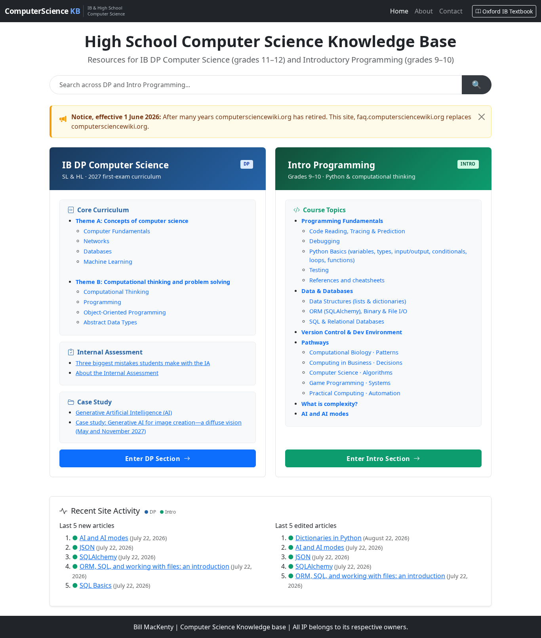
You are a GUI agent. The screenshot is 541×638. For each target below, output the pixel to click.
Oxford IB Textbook (507, 11)
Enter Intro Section (379, 458)
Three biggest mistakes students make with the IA (143, 363)
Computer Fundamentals (117, 231)
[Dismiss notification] (481, 117)
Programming (102, 302)
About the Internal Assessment (117, 373)
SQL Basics (96, 585)
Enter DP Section (153, 458)
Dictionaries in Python (328, 537)
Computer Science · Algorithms (350, 372)
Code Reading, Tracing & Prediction (357, 231)
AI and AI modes (325, 413)
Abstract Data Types (110, 322)
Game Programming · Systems (350, 383)
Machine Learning (108, 261)
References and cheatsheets (347, 280)
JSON (87, 547)
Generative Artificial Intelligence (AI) (124, 412)
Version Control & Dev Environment (351, 332)
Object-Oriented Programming (125, 312)
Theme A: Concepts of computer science (132, 221)
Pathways (315, 342)
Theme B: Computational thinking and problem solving (153, 282)
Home (399, 11)
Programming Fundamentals (342, 221)
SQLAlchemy (98, 556)
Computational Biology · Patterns (353, 352)
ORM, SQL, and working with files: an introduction (154, 566)
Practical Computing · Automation (354, 393)
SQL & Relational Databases (346, 321)
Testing (319, 270)
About (424, 11)
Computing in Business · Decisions (355, 362)
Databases (98, 251)
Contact (451, 11)
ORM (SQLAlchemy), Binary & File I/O (358, 311)
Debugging (324, 241)
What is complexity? (329, 404)
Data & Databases (327, 291)
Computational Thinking (116, 291)
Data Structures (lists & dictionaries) (357, 301)
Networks (96, 241)
